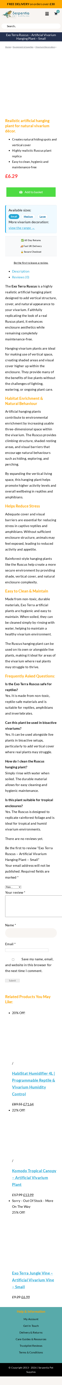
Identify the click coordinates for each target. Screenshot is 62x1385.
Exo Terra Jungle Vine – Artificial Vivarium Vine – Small (33, 1280)
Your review (15, 892)
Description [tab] (20, 271)
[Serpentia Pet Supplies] (15, 11)
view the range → (22, 228)
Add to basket (34, 192)
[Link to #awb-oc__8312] (47, 14)
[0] (54, 13)
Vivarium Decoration (45, 47)
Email (10, 944)
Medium (28, 216)
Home (8, 47)
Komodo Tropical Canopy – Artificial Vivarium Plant (34, 1177)
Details (19, 1063)
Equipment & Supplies (23, 47)
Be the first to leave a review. (31, 262)
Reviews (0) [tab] (20, 277)
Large (43, 216)
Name (10, 925)
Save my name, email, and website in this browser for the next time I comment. (29, 965)
